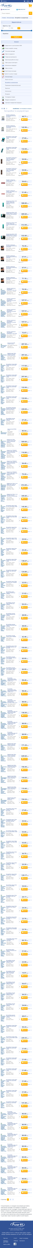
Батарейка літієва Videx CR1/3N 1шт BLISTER (11, 1102)
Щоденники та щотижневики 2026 (13, 45)
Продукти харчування (10, 99)
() (28, 1)
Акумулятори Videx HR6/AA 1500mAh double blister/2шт (11, 744)
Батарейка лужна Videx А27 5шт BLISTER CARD (11, 506)
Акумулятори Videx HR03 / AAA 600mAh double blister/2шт (11, 788)
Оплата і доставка (5, 1241)
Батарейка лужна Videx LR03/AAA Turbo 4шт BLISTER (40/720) (11, 820)
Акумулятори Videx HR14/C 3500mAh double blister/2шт (11, 755)
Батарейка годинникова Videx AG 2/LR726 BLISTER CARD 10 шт (12, 1167)
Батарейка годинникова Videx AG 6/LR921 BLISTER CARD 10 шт (12, 1156)
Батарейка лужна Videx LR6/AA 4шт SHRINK (11, 528)
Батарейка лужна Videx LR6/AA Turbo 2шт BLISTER (11, 853)
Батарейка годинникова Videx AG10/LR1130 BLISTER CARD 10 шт (12, 701)
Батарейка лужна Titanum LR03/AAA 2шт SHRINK (11, 950)
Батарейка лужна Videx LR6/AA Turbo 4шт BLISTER (11, 809)
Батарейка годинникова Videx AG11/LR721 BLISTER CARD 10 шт (12, 1113)
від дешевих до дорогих (25, 108)
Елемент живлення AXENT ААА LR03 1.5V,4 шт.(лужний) (11, 191)
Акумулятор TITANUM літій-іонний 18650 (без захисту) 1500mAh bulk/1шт (12, 452)
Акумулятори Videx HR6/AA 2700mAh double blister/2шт (11, 354)
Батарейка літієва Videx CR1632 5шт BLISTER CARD (11, 365)
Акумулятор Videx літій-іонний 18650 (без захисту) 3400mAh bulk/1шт (11, 203)
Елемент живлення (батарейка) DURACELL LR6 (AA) (11, 256)
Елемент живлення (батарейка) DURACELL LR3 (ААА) (11, 246)
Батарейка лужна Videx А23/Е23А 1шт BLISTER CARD (11, 842)
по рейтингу (16, 108)
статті (15, 1238)
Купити (25, 119)
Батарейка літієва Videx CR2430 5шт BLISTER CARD (11, 1026)
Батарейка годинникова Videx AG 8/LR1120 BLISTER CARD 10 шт (12, 1135)
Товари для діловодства (11, 57)
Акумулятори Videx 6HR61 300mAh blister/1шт (11, 798)
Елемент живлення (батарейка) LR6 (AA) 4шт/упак (11, 115)
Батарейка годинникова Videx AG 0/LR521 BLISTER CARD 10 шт (12, 1189)
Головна (4, 17)
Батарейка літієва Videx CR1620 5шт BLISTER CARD (11, 1048)
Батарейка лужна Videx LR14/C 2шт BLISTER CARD (11, 571)
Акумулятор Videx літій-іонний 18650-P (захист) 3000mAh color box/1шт (11, 235)
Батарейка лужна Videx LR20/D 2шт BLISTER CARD (11, 560)
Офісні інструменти (9, 54)
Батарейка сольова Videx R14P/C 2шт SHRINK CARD (10, 993)
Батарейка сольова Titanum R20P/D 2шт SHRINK (10, 1016)
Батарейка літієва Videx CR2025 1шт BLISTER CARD (11, 137)
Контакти (22, 1240)
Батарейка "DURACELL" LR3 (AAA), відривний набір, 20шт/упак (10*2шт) (11, 170)
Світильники (8, 91)
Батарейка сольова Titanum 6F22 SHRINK (11, 636)
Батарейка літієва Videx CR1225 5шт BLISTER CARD (11, 1069)
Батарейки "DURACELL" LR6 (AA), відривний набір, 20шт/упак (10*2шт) (11, 159)
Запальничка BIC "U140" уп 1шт (11, 343)
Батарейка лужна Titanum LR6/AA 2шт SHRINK (10, 592)
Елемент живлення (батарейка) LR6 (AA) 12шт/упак (11, 126)
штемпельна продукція (10, 65)
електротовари (10, 17)
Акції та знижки (24, 1238)
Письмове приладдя (10, 51)
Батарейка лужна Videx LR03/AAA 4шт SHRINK (11, 582)
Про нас (5, 1238)
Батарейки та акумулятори (11, 82)
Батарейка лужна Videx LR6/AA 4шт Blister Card (11, 539)
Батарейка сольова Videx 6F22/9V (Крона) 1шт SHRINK (11, 657)
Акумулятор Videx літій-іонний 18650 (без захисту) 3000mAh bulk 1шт (11, 224)
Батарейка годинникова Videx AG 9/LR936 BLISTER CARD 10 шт (12, 1124)
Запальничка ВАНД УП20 (11, 430)
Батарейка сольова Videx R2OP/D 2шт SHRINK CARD (10, 983)
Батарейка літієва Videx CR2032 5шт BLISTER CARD (11, 148)
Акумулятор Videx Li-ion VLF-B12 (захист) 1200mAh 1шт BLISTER (12, 495)
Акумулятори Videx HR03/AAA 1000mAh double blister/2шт (11, 766)
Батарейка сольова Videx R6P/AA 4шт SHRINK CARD (10, 961)
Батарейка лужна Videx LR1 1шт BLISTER (11, 885)
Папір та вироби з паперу (11, 48)
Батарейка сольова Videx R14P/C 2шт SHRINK (10, 1004)
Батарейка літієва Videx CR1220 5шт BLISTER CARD (11, 1080)
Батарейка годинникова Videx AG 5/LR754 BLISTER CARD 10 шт (12, 712)
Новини (16, 1240)
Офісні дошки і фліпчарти (11, 62)
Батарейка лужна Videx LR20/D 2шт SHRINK (11, 875)
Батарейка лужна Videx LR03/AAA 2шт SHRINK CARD (11, 928)
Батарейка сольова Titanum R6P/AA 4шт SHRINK (10, 614)
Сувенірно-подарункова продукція (13, 102)
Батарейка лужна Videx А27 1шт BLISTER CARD (11, 831)
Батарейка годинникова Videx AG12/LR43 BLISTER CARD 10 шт (12, 690)
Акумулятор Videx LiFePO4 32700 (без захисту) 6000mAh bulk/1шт (11, 441)
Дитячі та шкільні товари (11, 74)
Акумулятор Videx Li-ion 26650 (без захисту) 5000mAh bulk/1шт (12, 484)
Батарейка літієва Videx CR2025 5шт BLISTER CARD (11, 386)
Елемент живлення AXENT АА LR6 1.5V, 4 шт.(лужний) (11, 180)
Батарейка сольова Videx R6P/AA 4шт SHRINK (10, 419)
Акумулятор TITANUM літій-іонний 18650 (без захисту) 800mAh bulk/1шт (12, 474)
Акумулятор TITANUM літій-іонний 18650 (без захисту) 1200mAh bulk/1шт (12, 463)
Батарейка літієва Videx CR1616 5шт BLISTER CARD (11, 1059)
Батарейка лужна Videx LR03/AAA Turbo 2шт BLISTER (11, 896)
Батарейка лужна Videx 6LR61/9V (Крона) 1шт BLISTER (11, 647)
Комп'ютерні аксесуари (10, 71)
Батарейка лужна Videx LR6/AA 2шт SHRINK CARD (11, 549)
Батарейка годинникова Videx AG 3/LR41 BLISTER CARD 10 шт (12, 734)
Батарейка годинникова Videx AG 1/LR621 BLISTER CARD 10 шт (12, 1178)
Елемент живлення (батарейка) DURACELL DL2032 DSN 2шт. (11, 322)
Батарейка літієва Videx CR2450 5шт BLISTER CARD (11, 376)
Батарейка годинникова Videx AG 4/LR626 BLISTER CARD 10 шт (12, 723)
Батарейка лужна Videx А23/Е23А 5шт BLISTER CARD (11, 517)
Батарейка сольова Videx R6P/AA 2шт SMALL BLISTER (10, 972)
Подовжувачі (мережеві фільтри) (13, 85)
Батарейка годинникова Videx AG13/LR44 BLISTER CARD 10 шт (12, 679)
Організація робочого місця (11, 59)
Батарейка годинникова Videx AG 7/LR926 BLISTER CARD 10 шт (12, 1146)
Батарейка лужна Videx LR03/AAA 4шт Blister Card (11, 907)
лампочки (7, 88)
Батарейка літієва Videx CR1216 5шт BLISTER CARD (11, 1091)
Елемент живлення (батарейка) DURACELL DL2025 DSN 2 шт (11, 311)
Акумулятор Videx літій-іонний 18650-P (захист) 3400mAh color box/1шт (11, 213)
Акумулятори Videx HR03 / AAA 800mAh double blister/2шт (11, 777)
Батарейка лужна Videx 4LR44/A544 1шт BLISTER (12, 939)
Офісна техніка (8, 68)
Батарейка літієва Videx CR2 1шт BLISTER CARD (12, 1037)
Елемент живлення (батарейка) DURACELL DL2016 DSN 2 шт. (11, 300)
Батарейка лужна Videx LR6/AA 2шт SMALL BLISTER (11, 863)
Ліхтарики (7, 94)
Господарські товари (10, 97)
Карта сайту (6, 1244)
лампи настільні (9, 79)
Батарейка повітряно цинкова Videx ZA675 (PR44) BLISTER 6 (11, 408)
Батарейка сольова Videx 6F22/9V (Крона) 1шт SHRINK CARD (11, 668)
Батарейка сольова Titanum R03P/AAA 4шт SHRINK (11, 625)
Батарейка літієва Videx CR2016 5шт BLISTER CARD (11, 397)
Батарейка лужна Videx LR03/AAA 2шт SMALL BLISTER (11, 918)
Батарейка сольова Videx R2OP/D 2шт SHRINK (10, 603)
